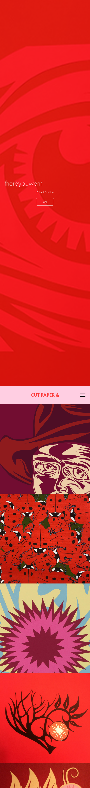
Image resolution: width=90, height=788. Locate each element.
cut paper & (45, 395)
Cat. (45, 201)
